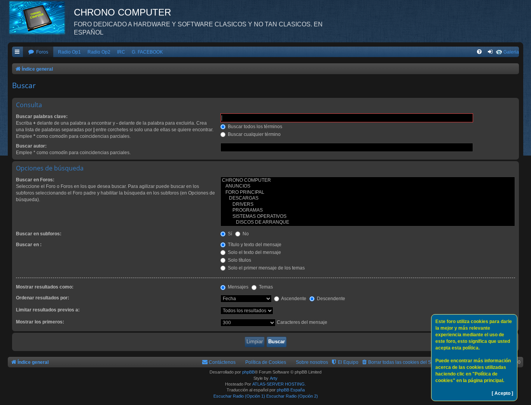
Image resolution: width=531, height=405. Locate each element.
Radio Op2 (98, 52)
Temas (265, 287)
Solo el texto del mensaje (254, 252)
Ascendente (293, 298)
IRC (121, 52)
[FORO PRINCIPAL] (367, 192)
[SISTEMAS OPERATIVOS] (367, 217)
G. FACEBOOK (147, 52)
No (245, 233)
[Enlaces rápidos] (17, 52)
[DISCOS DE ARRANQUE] (367, 222)
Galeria (511, 52)
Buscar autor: (31, 146)
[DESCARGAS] (367, 198)
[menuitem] (38, 52)
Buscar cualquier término (254, 134)
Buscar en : (29, 244)
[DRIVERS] (367, 205)
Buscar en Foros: (35, 180)
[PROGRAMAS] (367, 210)
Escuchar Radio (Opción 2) (292, 396)
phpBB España (291, 390)
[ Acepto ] (502, 393)
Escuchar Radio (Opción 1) (239, 396)
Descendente (330, 298)
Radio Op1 (69, 52)
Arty (274, 378)
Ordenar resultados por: (42, 298)
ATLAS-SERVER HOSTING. (279, 384)
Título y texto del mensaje (254, 244)
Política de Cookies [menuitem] (265, 362)
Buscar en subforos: (38, 233)
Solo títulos (239, 260)
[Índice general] (41, 17)
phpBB (248, 372)
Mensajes (237, 287)
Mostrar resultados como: (44, 287)
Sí (229, 233)
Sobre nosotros (312, 362)
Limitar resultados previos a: (48, 310)
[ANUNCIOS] (367, 186)
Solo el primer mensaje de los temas (266, 268)
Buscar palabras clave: (42, 116)
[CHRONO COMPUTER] (367, 180)
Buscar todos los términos (254, 126)
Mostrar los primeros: (40, 322)
